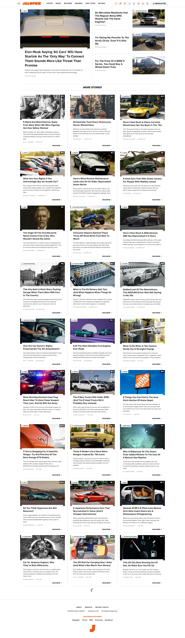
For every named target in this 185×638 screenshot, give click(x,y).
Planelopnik (27, 536)
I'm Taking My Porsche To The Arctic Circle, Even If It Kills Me (112, 40)
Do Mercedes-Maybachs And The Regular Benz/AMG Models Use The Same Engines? (111, 17)
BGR (91, 620)
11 (113, 482)
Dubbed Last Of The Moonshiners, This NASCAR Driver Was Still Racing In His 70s (142, 292)
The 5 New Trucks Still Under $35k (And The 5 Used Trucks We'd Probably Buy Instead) (91, 400)
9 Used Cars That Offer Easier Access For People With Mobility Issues (142, 180)
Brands (78, 3)
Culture (138, 34)
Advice (25, 152)
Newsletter (160, 3)
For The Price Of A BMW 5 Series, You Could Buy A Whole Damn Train (110, 64)
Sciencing (99, 620)
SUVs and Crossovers (80, 207)
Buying (101, 3)
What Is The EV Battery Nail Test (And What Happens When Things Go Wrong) (92, 292)
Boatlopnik (126, 425)
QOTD (25, 482)
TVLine (84, 620)
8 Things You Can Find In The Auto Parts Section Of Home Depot (140, 399)
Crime (25, 371)
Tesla (25, 11)
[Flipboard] (125, 3)
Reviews (68, 3)
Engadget (76, 620)
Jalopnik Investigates (130, 536)
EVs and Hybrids (78, 263)
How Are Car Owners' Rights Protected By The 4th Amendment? (41, 347)
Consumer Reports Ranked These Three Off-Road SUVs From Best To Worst (91, 236)
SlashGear (109, 620)
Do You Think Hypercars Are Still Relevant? (40, 509)
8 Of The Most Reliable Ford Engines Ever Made (92, 347)
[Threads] (134, 3)
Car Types (90, 3)
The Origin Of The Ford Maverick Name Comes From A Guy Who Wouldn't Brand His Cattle (40, 236)
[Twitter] (129, 3)
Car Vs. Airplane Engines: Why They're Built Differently (38, 564)
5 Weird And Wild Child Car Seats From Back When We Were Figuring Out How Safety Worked (41, 125)
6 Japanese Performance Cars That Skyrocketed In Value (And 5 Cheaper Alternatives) (91, 511)
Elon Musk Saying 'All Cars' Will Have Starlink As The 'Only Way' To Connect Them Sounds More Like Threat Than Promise (54, 58)
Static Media (79, 611)
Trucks (75, 371)
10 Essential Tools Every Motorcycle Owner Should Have (92, 123)
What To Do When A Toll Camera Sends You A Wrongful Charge (140, 347)
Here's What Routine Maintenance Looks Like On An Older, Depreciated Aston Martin (92, 181)
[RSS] (147, 3)
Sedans (25, 425)
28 (163, 536)
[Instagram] (138, 3)
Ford (24, 207)
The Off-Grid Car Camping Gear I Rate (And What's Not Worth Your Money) (92, 564)
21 (113, 320)
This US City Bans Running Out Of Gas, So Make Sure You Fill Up (140, 564)
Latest (49, 3)
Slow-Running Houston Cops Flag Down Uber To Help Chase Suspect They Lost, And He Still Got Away (41, 400)
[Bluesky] (120, 3)
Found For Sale (140, 57)
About (79, 607)
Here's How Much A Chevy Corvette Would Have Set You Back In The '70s (142, 123)
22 (63, 426)
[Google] (143, 3)
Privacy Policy (102, 607)
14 (113, 426)
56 (63, 482)
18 (63, 371)
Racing (125, 263)
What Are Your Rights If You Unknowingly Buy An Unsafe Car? (40, 180)
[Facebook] (116, 3)
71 (163, 482)
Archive (88, 607)
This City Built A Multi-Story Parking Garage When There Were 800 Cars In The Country (42, 292)
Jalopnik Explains (141, 11)
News (58, 3)
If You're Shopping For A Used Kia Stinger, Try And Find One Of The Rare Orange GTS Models (40, 454)
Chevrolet (126, 96)
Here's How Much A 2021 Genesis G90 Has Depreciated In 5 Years (140, 234)
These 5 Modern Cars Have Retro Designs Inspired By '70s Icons (90, 453)
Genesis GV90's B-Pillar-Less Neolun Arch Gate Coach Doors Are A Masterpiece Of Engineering (142, 511)
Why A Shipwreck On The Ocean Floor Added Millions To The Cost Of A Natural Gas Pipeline (141, 454)
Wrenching (76, 96)
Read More (56, 146)
